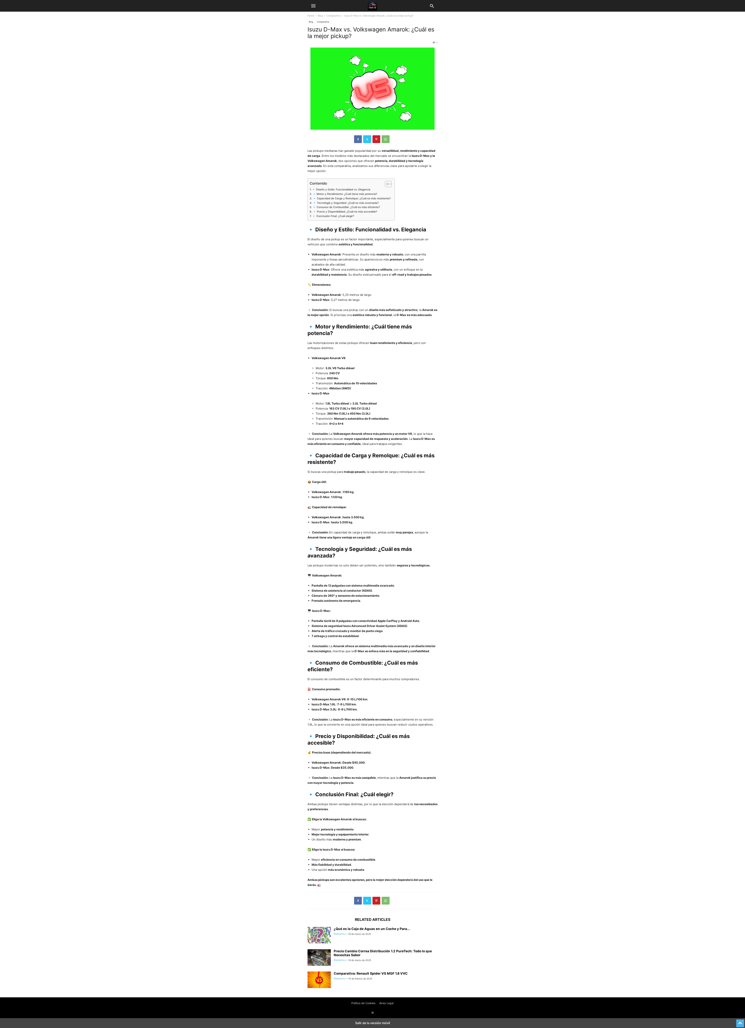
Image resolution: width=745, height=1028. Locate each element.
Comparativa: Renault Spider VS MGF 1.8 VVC (371, 973)
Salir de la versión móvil (372, 1023)
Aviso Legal (386, 1003)
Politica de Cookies (363, 1003)
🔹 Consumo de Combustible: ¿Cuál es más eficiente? (346, 207)
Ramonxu (340, 933)
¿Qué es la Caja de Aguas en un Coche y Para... (372, 929)
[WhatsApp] (386, 139)
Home (311, 15)
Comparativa (333, 15)
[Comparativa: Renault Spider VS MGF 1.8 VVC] (319, 980)
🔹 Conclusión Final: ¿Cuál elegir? (333, 216)
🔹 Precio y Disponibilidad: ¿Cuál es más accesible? (345, 211)
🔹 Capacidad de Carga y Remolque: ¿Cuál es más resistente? (352, 198)
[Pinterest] (376, 139)
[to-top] (740, 1021)
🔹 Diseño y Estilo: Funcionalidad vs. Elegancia (341, 189)
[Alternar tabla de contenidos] (386, 184)
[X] (367, 139)
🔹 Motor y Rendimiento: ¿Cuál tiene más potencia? (345, 193)
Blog (320, 15)
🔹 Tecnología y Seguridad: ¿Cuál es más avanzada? (346, 202)
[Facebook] (358, 139)
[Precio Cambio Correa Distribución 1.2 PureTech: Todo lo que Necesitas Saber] (319, 958)
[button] (313, 6)
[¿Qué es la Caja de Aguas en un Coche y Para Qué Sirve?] (319, 935)
